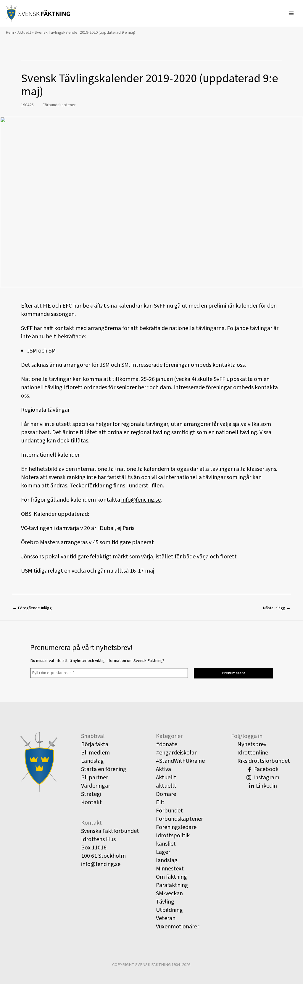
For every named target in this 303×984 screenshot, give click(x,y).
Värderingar (95, 786)
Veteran (165, 918)
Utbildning (169, 910)
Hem (10, 32)
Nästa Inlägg (277, 608)
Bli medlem (95, 753)
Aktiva (163, 769)
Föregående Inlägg (32, 608)
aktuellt (166, 786)
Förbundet (169, 811)
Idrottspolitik (173, 835)
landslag (167, 860)
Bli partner (94, 777)
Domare (166, 794)
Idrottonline (252, 753)
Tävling (165, 902)
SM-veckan (169, 893)
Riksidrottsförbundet (263, 761)
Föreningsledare (176, 827)
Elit (160, 802)
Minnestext (170, 869)
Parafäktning (172, 885)
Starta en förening (103, 769)
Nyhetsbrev (251, 744)
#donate (166, 744)
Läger (163, 852)
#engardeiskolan (177, 753)
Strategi (91, 794)
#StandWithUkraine (180, 761)
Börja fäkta (94, 744)
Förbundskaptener (59, 105)
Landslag (92, 761)
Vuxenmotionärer (177, 926)
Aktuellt (24, 32)
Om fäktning (171, 877)
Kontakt (91, 802)
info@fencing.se (141, 500)
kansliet (166, 844)
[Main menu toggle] (291, 13)
